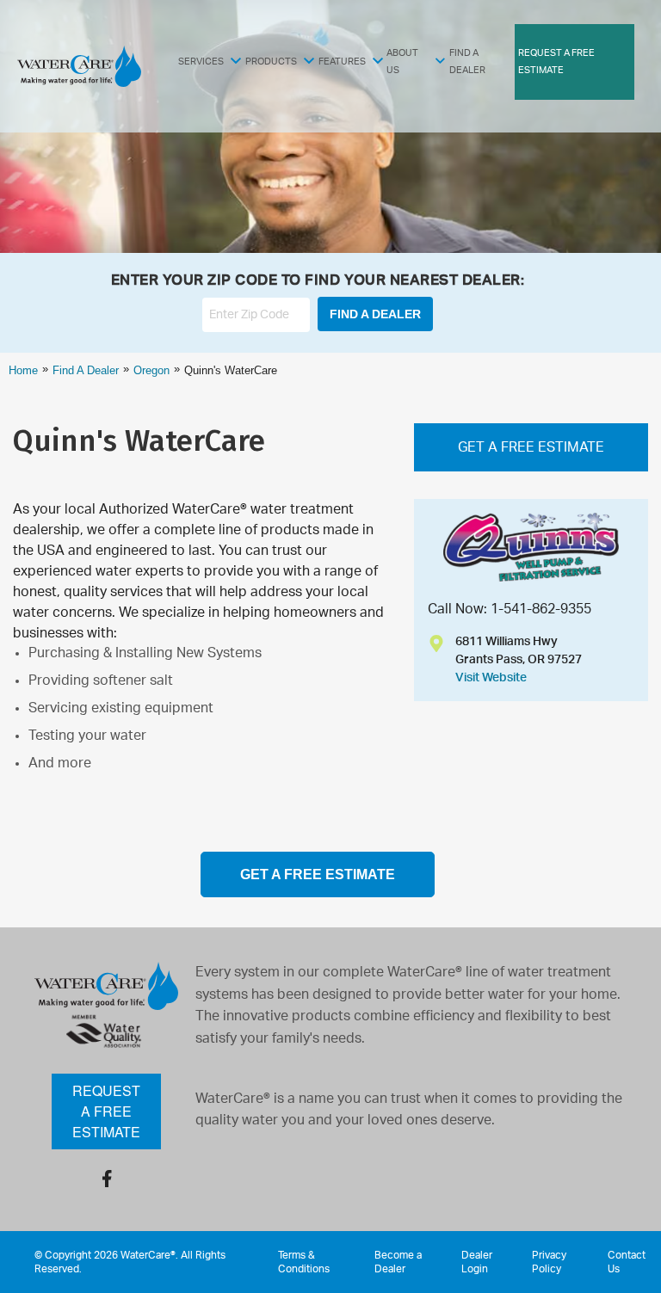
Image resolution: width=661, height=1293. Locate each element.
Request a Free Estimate (106, 1111)
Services (201, 61)
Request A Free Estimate (556, 61)
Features (342, 61)
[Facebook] (106, 1178)
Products (271, 61)
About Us (402, 61)
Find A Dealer (467, 61)
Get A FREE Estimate (531, 447)
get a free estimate (317, 874)
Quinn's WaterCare (139, 440)
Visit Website (491, 678)
